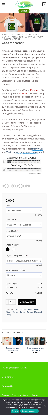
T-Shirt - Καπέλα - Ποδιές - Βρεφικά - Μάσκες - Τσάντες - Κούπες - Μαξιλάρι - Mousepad (24, 37)
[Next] (46, 347)
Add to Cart (27, 302)
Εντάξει (15, 411)
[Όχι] (44, 407)
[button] (3, 4)
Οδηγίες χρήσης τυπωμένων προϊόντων (20, 395)
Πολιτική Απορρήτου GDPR (14, 367)
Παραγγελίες (8, 386)
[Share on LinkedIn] (27, 186)
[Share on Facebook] (9, 186)
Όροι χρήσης (8, 377)
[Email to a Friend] (18, 186)
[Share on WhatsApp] (4, 186)
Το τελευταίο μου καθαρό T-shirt (12, 349)
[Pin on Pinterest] (23, 186)
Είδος (12, 205)
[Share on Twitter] (13, 186)
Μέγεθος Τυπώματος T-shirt (21, 255)
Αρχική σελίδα (8, 35)
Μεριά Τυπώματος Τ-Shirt (20, 270)
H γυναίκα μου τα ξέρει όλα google (35, 349)
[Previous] (1, 347)
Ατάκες (17, 39)
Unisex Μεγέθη (15, 231)
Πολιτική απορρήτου (30, 411)
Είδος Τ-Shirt (15, 219)
